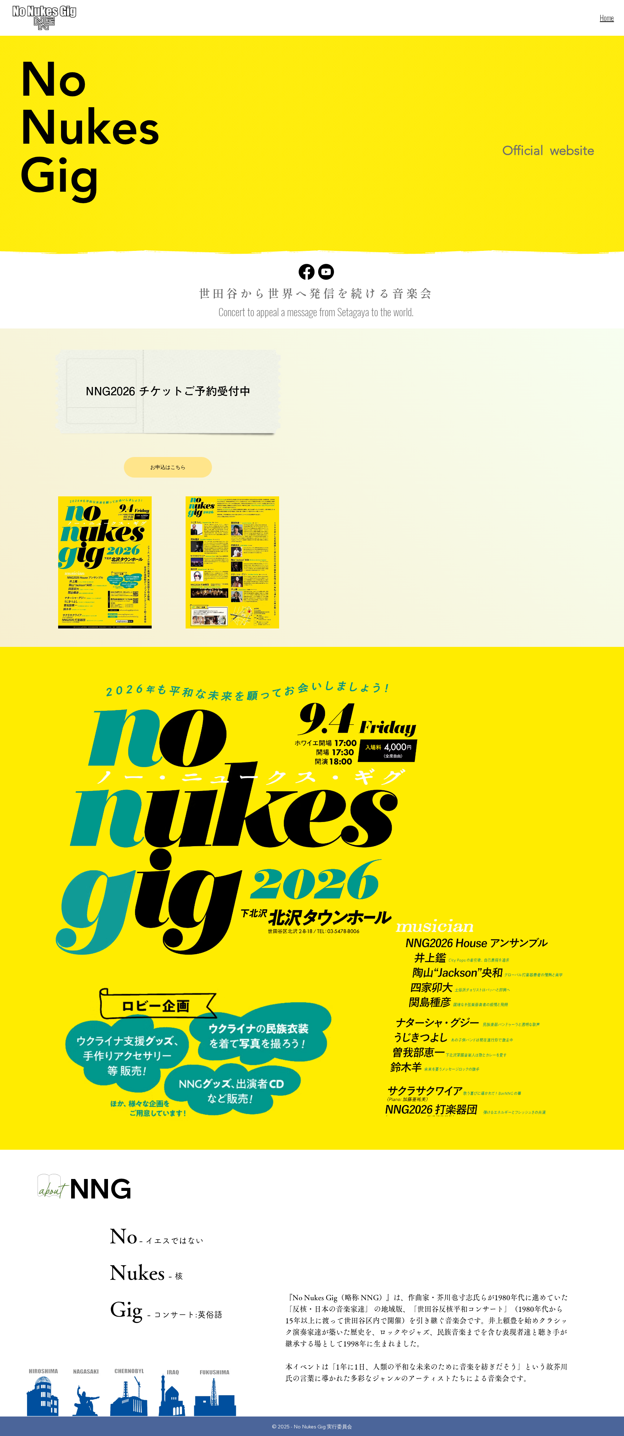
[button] (105, 562)
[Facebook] (307, 272)
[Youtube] (326, 272)
